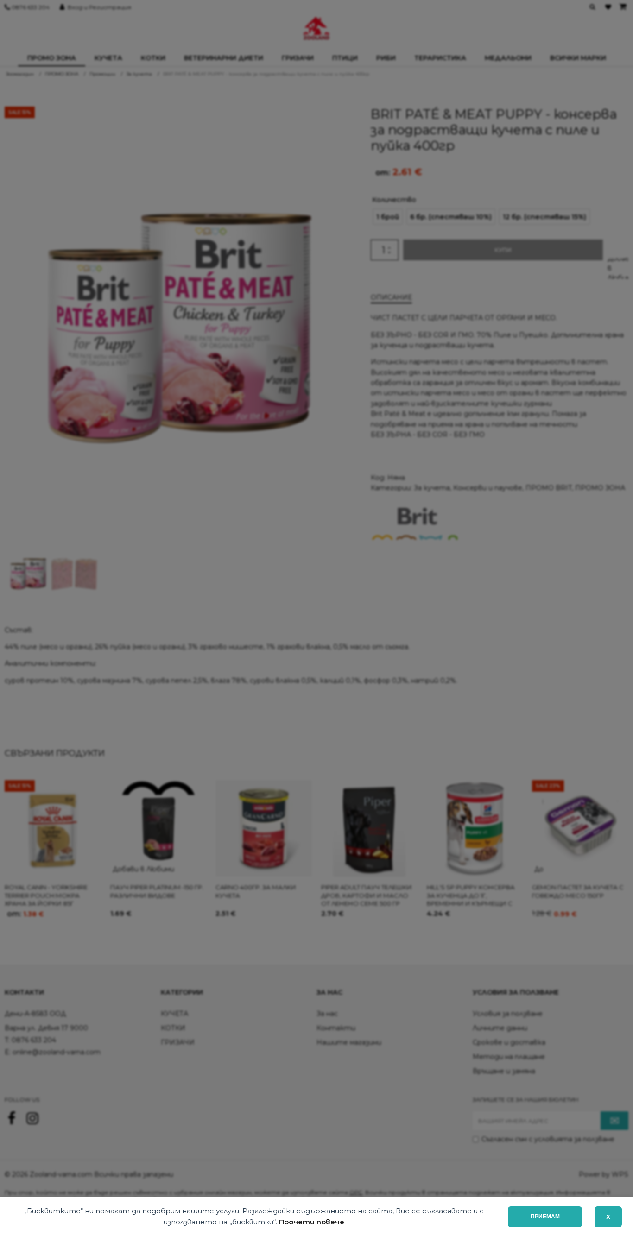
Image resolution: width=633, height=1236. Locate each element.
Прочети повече (311, 1221)
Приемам (545, 1216)
